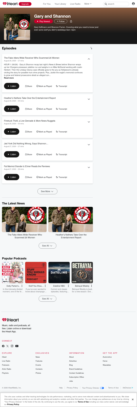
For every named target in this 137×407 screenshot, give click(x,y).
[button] (71, 21)
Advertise (73, 361)
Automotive (107, 357)
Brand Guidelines (75, 369)
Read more (9, 77)
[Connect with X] (7, 346)
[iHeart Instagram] (12, 346)
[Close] (133, 399)
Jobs (71, 381)
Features (39, 361)
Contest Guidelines (76, 373)
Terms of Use (113, 387)
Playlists (5, 373)
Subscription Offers (76, 377)
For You (47, 3)
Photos (38, 373)
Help (61, 387)
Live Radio (75, 3)
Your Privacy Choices (90, 388)
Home (105, 361)
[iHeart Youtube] (16, 346)
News (38, 357)
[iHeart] (10, 4)
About (71, 357)
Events (38, 365)
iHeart (4, 357)
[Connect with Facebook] (3, 346)
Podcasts (5, 365)
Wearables (107, 365)
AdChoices (127, 387)
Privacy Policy (72, 387)
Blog (71, 365)
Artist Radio (6, 369)
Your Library (60, 3)
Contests (39, 369)
